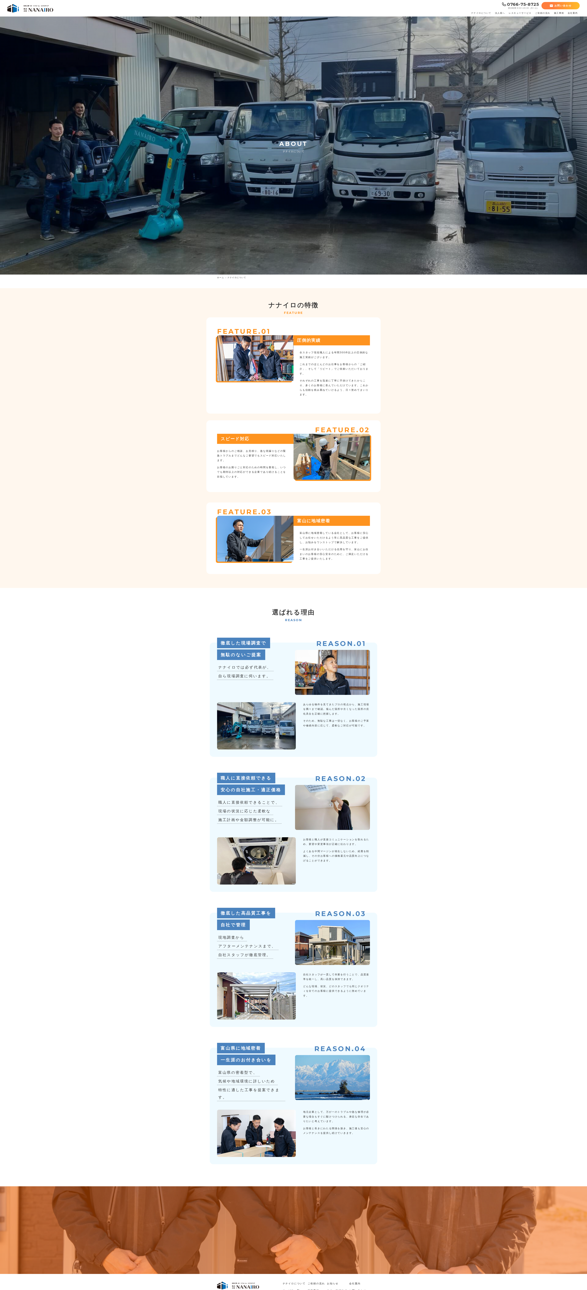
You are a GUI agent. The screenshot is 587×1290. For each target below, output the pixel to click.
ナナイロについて (294, 1283)
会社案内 (355, 1283)
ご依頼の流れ (316, 1283)
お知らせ (332, 1283)
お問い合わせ (563, 5)
